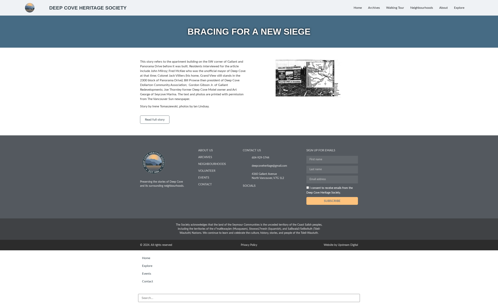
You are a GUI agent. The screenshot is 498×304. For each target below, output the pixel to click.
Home (146, 258)
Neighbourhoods (212, 164)
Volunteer (206, 170)
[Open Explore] (466, 7)
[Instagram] (254, 193)
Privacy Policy (249, 245)
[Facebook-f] (245, 193)
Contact (205, 184)
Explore (147, 265)
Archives (205, 157)
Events (203, 177)
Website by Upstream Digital (341, 245)
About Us (205, 150)
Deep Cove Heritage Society (88, 8)
